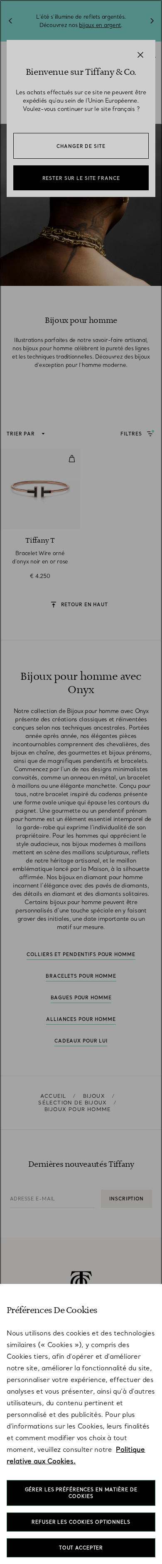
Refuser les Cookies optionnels (81, 1522)
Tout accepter (81, 1548)
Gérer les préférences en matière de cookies (81, 1493)
